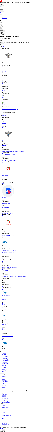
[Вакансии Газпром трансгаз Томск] (27, 242)
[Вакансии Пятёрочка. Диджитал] (27, 169)
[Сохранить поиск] (1, 24)
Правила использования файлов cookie (12, 3)
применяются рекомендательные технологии (14, 426)
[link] (1, 10)
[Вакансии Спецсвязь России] (27, 55)
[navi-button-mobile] (1, 14)
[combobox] (3, 21)
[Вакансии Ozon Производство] (27, 191)
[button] (1, 12)
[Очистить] (1, 22)
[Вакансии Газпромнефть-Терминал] (27, 316)
